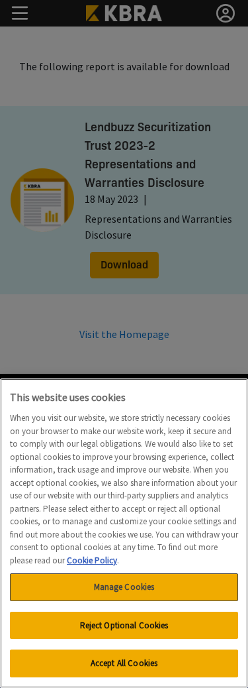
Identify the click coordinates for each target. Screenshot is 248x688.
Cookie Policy (92, 560)
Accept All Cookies (124, 663)
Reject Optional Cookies (124, 625)
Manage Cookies (124, 587)
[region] (124, 533)
